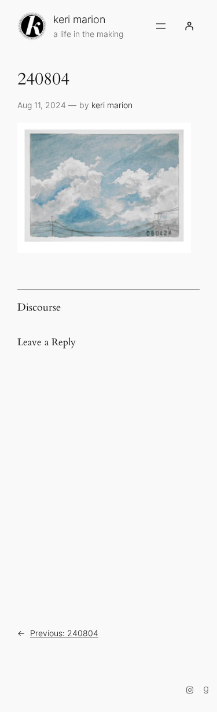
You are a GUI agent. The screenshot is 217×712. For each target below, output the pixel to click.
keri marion (79, 19)
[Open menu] (161, 26)
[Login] (189, 26)
